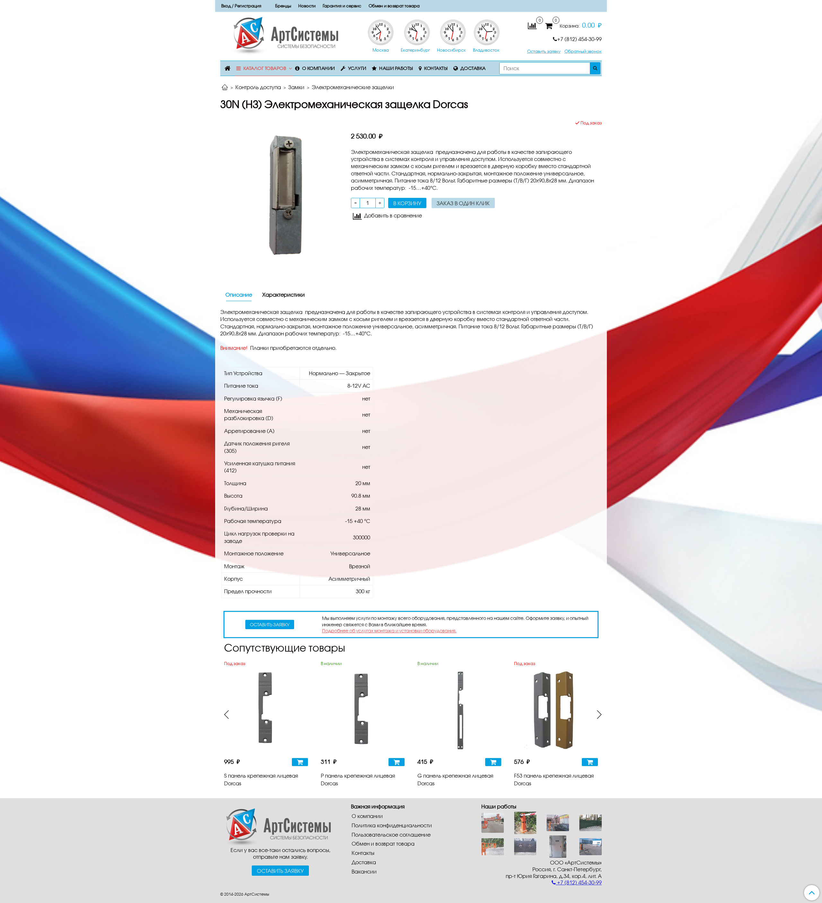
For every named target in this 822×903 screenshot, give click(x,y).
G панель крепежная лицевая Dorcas (455, 779)
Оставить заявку (544, 51)
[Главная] (225, 88)
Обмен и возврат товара (394, 5)
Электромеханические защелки (353, 87)
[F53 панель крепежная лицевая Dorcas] (556, 710)
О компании (318, 68)
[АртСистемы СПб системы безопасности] (275, 826)
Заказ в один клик (463, 203)
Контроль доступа (258, 87)
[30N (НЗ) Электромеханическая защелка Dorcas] (280, 196)
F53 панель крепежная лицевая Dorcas (554, 779)
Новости (307, 5)
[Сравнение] (532, 25)
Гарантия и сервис (342, 5)
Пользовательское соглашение (391, 834)
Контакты (436, 68)
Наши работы (396, 68)
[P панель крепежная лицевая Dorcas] (363, 710)
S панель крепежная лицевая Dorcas (261, 779)
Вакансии (364, 871)
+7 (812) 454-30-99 (579, 39)
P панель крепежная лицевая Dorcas (358, 779)
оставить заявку (270, 624)
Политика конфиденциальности (392, 825)
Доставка (473, 68)
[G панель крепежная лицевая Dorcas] (459, 710)
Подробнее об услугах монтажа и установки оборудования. (389, 630)
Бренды (283, 5)
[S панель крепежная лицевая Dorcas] (266, 710)
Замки (296, 87)
